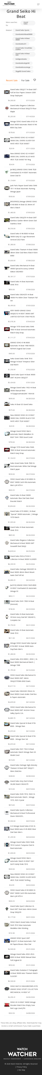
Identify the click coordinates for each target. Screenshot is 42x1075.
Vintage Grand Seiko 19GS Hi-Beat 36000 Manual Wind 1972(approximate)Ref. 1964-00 (23, 390)
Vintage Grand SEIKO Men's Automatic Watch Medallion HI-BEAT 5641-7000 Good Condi (22, 434)
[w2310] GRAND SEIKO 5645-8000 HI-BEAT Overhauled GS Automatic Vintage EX (23, 588)
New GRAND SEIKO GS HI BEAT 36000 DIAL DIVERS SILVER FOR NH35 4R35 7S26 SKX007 (22, 140)
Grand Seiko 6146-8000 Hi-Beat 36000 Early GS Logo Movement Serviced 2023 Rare (22, 236)
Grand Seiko (26, 23)
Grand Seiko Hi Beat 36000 (23, 39)
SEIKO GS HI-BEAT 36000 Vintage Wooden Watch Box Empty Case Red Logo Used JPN (23, 1005)
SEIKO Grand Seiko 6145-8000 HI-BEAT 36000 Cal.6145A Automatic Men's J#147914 (23, 482)
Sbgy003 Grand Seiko (23, 71)
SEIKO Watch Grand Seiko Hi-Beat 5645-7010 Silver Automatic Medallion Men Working (23, 925)
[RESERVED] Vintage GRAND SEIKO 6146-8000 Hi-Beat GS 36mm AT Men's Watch (23, 204)
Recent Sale (12, 80)
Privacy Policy (22, 1067)
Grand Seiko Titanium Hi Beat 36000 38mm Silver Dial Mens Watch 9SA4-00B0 (24, 252)
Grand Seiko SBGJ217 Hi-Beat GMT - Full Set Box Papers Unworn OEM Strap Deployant (24, 92)
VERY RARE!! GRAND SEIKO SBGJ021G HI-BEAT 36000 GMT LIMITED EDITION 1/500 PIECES (22, 313)
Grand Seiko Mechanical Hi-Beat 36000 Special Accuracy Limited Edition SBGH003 (22, 268)
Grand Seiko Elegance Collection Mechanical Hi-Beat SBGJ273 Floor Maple (23, 108)
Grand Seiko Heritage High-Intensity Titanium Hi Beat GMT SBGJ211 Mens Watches (23, 768)
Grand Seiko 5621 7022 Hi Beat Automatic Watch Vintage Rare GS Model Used (23, 752)
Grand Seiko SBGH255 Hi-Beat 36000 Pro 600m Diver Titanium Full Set (23, 297)
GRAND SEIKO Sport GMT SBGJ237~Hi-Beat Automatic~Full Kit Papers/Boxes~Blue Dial (22, 941)
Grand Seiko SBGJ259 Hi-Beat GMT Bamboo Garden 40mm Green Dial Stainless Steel (23, 220)
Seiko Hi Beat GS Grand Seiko (21, 404)
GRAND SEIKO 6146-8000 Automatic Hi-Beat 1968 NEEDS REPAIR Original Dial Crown (22, 345)
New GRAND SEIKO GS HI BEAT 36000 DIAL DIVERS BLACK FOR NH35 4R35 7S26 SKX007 (22, 418)
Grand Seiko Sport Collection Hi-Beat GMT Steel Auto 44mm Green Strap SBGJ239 (23, 909)
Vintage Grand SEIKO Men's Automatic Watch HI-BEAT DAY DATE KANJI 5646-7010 (22, 861)
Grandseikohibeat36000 (24, 34)
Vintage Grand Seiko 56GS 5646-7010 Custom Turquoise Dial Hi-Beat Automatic (22, 845)
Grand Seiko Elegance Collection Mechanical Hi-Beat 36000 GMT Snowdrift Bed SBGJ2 (22, 543)
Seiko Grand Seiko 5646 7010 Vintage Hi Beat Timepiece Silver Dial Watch (22, 361)
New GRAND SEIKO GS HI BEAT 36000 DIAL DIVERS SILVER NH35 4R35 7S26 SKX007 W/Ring (23, 877)
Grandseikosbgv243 (23, 63)
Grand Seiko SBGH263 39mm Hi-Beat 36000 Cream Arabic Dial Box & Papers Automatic (23, 694)
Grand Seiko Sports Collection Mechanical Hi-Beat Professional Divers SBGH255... (22, 813)
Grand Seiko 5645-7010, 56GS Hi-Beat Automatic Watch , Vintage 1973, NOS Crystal (22, 797)
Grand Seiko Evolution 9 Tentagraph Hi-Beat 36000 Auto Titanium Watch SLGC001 (24, 973)
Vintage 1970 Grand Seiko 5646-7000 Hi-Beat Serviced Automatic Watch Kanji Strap (22, 329)
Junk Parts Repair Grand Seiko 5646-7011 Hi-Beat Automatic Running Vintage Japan (23, 188)
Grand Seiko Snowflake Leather (24, 48)
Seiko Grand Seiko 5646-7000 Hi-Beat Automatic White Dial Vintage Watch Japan (23, 466)
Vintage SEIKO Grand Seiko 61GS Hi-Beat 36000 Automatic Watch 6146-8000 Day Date (24, 124)
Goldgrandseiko (21, 59)
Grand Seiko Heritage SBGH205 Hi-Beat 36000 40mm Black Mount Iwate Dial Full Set (23, 572)
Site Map (21, 1070)
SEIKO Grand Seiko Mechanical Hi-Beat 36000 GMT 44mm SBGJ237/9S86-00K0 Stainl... (23, 678)
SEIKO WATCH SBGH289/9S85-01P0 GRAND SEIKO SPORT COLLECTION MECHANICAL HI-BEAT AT (24, 989)
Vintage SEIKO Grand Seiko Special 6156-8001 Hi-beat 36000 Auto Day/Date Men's (23, 646)
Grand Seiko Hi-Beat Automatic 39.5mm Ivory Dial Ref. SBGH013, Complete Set (23, 617)
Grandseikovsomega (23, 67)
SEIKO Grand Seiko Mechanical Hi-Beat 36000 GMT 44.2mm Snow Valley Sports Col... (23, 710)
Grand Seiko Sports (22, 30)
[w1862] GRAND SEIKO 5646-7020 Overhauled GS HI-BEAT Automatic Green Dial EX (23, 172)
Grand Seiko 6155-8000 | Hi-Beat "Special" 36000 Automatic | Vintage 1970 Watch (24, 514)
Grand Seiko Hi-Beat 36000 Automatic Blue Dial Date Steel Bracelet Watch (22, 498)
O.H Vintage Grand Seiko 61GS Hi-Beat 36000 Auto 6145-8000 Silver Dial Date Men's (23, 829)
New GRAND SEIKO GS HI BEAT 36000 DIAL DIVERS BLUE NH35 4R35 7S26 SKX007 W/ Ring (22, 156)
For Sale (25, 80)
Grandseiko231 (21, 44)
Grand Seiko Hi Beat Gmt (23, 54)
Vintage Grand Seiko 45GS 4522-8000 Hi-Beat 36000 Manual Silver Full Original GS (23, 957)
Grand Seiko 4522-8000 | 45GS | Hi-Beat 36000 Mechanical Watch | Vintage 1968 (24, 662)
